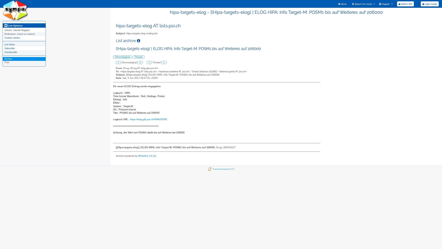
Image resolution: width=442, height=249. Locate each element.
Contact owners (12, 37)
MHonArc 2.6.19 (147, 156)
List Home (9, 44)
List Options (15, 25)
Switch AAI (406, 4)
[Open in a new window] (138, 41)
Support (385, 4)
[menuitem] (342, 4)
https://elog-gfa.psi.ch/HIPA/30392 (148, 119)
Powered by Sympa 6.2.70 (223, 169)
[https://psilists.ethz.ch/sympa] (15, 10)
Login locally (430, 4)
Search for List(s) (363, 4)
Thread (138, 57)
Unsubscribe (10, 52)
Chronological (122, 57)
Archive (8, 59)
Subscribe (9, 48)
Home (343, 4)
